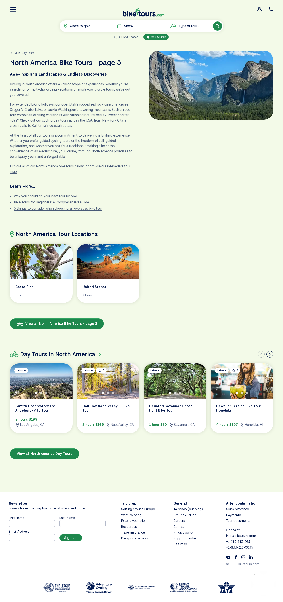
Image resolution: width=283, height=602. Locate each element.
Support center (185, 538)
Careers (179, 520)
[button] (13, 9)
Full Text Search (128, 37)
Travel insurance (133, 532)
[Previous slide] (261, 354)
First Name (17, 518)
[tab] (36, 393)
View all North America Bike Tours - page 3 (61, 323)
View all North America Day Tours (45, 453)
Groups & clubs (185, 515)
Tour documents (238, 520)
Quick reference (237, 509)
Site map (180, 544)
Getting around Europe (138, 509)
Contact (179, 526)
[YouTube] (228, 557)
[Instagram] (243, 557)
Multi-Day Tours (24, 53)
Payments (233, 515)
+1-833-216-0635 (239, 547)
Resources (129, 526)
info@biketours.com (241, 536)
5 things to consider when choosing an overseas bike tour (58, 208)
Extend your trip (133, 520)
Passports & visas (134, 538)
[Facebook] (236, 557)
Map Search (158, 37)
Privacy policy (184, 532)
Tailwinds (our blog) (188, 509)
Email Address (19, 531)
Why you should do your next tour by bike (45, 196)
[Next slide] (269, 354)
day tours (61, 120)
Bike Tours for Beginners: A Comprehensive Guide (51, 202)
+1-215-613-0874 (239, 541)
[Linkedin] (251, 557)
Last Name (67, 518)
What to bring (131, 515)
